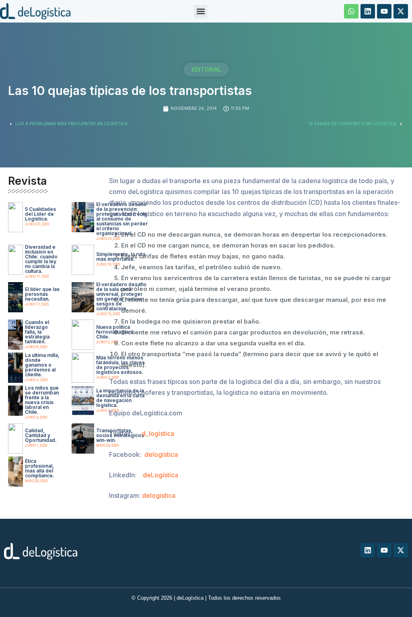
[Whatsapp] (351, 11)
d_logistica (158, 433)
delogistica (158, 495)
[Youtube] (384, 11)
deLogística (160, 475)
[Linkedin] (367, 11)
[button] (200, 11)
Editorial (206, 69)
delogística (161, 454)
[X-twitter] (400, 11)
